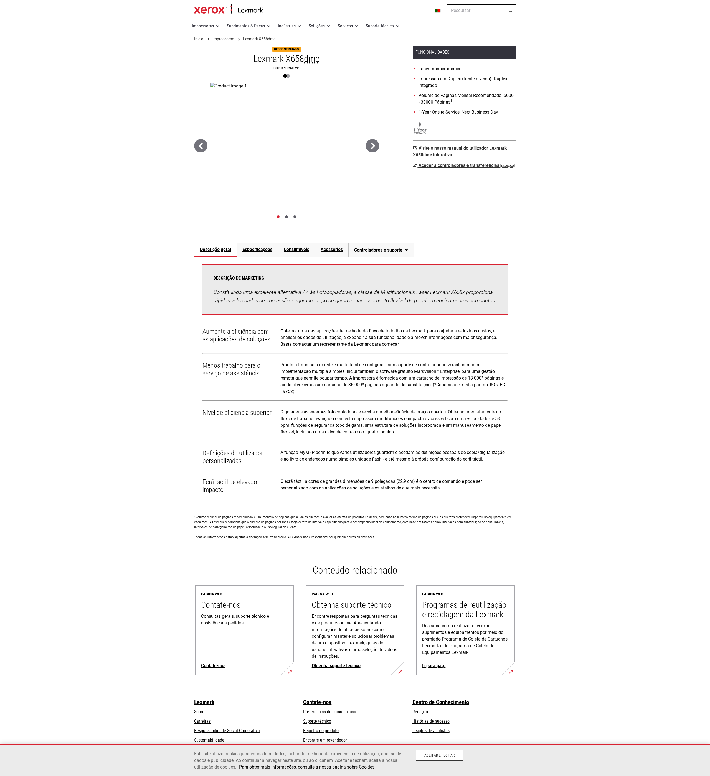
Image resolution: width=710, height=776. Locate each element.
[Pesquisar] (510, 10)
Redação (420, 711)
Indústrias (287, 26)
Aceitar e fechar (439, 755)
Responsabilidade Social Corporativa (227, 730)
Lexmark (204, 702)
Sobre (199, 711)
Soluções (317, 26)
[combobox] (481, 10)
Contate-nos (317, 702)
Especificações (257, 249)
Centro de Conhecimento (440, 702)
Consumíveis (296, 249)
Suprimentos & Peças (246, 26)
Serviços (345, 26)
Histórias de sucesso (431, 721)
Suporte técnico (380, 26)
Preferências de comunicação (329, 711)
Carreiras (202, 721)
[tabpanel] (355, 382)
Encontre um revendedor (325, 740)
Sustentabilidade (209, 740)
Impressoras (203, 26)
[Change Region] (438, 10)
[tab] (278, 216)
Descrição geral (215, 249)
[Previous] (200, 145)
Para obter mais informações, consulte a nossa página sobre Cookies (306, 767)
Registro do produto (321, 730)
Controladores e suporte (378, 250)
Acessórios (332, 249)
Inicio (228, 9)
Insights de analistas (431, 730)
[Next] (372, 145)
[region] (355, 760)
